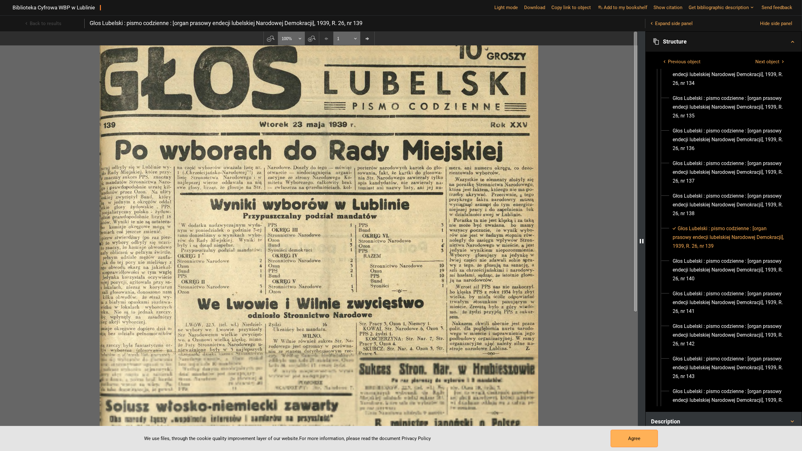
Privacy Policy (416, 438)
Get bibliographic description (719, 7)
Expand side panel (674, 23)
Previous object (684, 62)
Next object (767, 62)
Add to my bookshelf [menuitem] (625, 7)
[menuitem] (729, 75)
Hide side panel (776, 23)
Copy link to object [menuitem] (571, 7)
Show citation (668, 7)
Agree (634, 438)
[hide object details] (641, 241)
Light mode (506, 7)
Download (534, 7)
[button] (724, 42)
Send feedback (777, 7)
